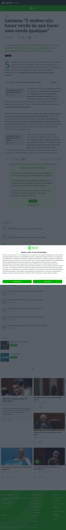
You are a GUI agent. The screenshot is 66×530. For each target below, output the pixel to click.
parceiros (17, 255)
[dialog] (33, 265)
